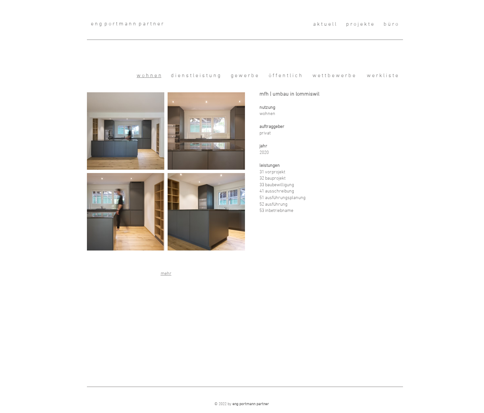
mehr (166, 274)
